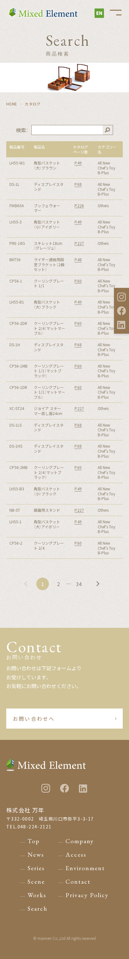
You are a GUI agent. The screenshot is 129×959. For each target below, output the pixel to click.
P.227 (79, 243)
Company (79, 841)
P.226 (79, 205)
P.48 (78, 259)
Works (37, 895)
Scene (36, 881)
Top (34, 841)
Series (36, 868)
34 (79, 584)
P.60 (78, 280)
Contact (77, 881)
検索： (22, 130)
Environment (85, 868)
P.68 (78, 184)
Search (38, 908)
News (36, 854)
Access (75, 854)
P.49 (78, 162)
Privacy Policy (87, 895)
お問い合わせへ (34, 718)
